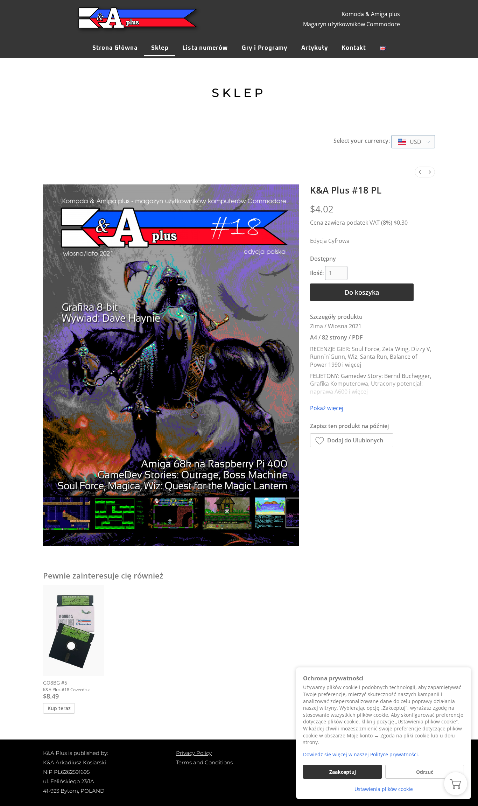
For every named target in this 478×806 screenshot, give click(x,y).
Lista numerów (204, 48)
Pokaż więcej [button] (326, 408)
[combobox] (413, 141)
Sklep (159, 48)
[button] (352, 440)
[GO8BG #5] (73, 630)
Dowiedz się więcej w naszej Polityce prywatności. (361, 754)
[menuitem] (420, 172)
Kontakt (354, 48)
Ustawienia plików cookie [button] (383, 789)
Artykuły (314, 48)
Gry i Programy (264, 48)
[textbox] (410, 141)
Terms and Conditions (204, 762)
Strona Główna (114, 48)
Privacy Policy (194, 753)
